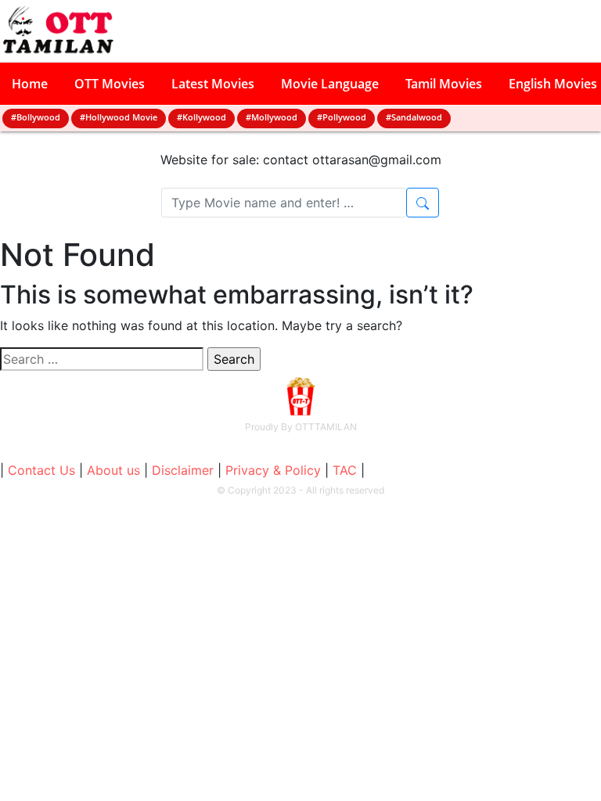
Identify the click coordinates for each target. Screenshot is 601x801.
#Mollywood (271, 117)
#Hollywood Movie (118, 117)
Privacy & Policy (273, 470)
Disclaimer (183, 470)
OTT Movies (109, 83)
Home (30, 83)
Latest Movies (212, 83)
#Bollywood (35, 117)
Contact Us (41, 470)
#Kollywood (201, 117)
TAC (345, 470)
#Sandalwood (414, 117)
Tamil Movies (443, 83)
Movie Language (330, 83)
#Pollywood (341, 117)
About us (113, 470)
